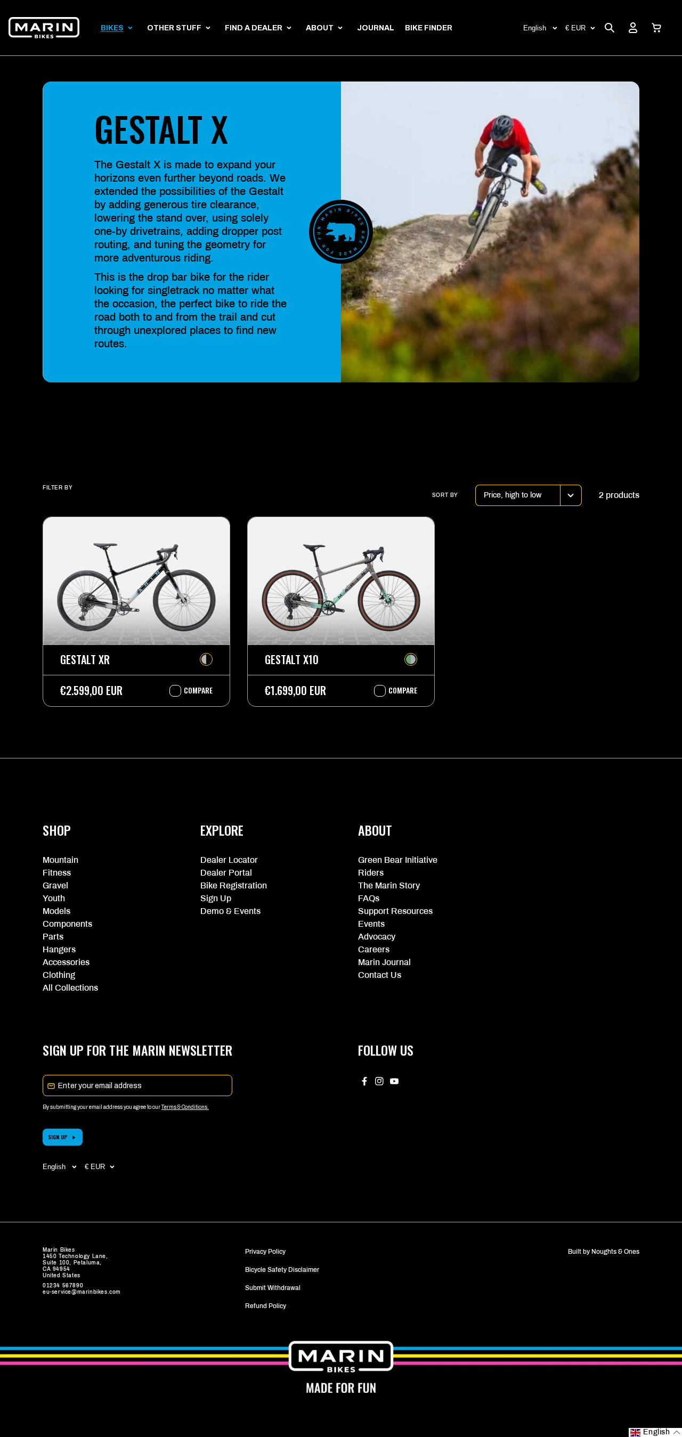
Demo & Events (230, 911)
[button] (656, 27)
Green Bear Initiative (397, 859)
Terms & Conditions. (185, 1107)
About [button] (320, 28)
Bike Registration (233, 885)
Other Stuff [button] (174, 28)
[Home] (44, 27)
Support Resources (395, 911)
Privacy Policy (265, 1251)
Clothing (59, 974)
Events (371, 923)
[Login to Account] (633, 27)
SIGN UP (58, 1137)
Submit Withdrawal (273, 1288)
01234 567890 (63, 1285)
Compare (193, 690)
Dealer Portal (226, 872)
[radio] (206, 659)
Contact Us (379, 974)
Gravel (55, 885)
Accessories (66, 962)
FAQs (368, 898)
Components (67, 923)
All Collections (70, 987)
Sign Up (215, 898)
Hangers (59, 949)
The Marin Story (389, 885)
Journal (375, 28)
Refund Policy (265, 1306)
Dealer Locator (229, 859)
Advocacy (376, 936)
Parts (53, 936)
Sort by (445, 495)
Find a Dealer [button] (253, 28)
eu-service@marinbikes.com (82, 1292)
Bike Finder (428, 28)
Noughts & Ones (615, 1251)
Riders (371, 872)
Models (56, 911)
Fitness (57, 872)
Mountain (60, 859)
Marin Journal (384, 962)
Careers (373, 949)
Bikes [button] (112, 28)
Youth (54, 898)
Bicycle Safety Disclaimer (282, 1269)
